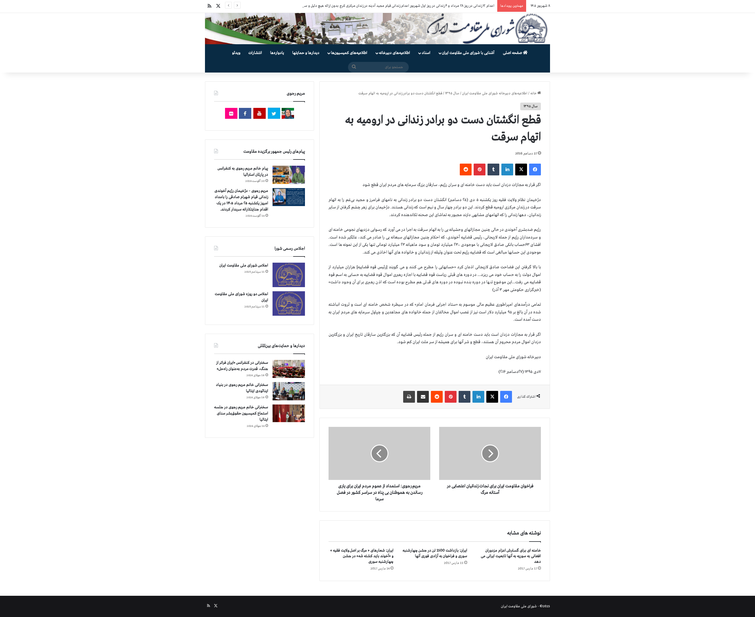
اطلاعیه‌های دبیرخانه (394, 52)
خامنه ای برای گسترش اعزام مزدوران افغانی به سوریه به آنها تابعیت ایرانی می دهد (511, 556)
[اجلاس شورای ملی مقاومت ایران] (289, 275)
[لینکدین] (507, 169)
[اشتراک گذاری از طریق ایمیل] (423, 397)
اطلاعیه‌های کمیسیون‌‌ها (349, 52)
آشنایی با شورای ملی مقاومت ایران (468, 52)
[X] (521, 169)
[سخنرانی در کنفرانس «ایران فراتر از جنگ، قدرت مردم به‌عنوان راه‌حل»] (289, 369)
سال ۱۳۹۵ (452, 93)
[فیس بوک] (535, 169)
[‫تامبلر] (493, 169)
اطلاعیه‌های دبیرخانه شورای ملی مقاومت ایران (494, 93)
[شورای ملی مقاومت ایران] (377, 28)
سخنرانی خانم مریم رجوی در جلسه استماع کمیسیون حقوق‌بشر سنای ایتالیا (241, 413)
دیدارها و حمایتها (305, 52)
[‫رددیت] (466, 169)
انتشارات (255, 52)
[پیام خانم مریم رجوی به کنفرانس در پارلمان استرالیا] (289, 175)
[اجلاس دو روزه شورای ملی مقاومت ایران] (289, 303)
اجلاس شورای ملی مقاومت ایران (243, 265)
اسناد (426, 52)
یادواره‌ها (277, 52)
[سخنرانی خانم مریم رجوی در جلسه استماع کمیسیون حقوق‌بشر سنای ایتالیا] (289, 413)
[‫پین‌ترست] (479, 169)
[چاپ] (409, 397)
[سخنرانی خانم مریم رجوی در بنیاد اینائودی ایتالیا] (289, 391)
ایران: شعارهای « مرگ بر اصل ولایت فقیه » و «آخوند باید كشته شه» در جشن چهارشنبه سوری (361, 556)
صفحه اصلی (513, 52)
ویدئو (236, 52)
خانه (533, 93)
